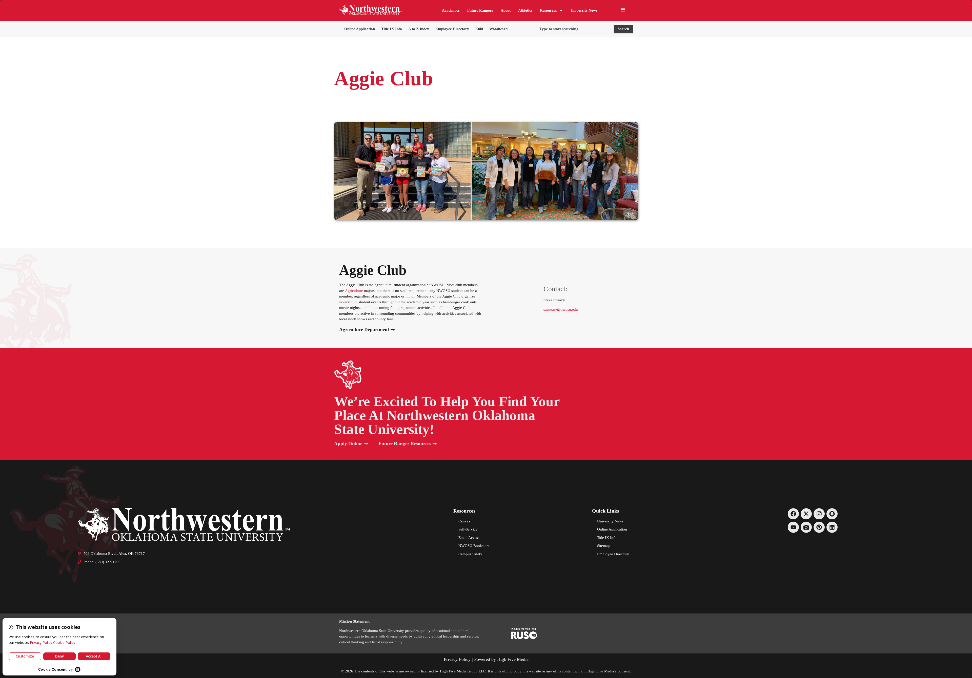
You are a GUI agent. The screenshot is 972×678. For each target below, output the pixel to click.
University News (584, 10)
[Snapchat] (832, 513)
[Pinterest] (819, 527)
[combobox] (576, 29)
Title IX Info (391, 29)
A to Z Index (418, 29)
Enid (479, 29)
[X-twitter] (806, 513)
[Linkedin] (832, 527)
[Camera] (806, 527)
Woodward (498, 29)
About (506, 10)
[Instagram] (819, 513)
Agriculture (354, 291)
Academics (451, 10)
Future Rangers (480, 10)
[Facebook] (793, 513)
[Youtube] (793, 527)
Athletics (525, 10)
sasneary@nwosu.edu (560, 309)
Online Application (359, 29)
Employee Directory (452, 29)
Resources (548, 10)
